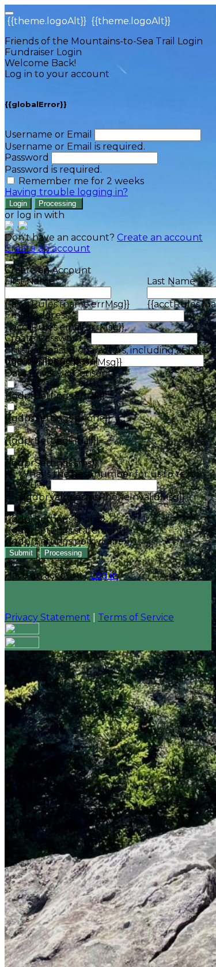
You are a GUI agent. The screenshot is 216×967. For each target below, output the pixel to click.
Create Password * (47, 338)
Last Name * (174, 281)
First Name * (32, 281)
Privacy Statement (47, 617)
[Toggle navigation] (9, 13)
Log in (104, 575)
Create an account (160, 237)
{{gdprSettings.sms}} (51, 463)
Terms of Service (136, 617)
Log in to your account (57, 73)
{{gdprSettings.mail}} (52, 440)
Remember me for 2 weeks (81, 181)
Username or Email (48, 134)
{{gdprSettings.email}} (55, 395)
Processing (58, 203)
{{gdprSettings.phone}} (58, 418)
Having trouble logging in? (66, 191)
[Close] (9, 262)
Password (27, 157)
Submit (21, 553)
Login (18, 203)
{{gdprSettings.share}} (55, 519)
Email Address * (40, 315)
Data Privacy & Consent (58, 373)
